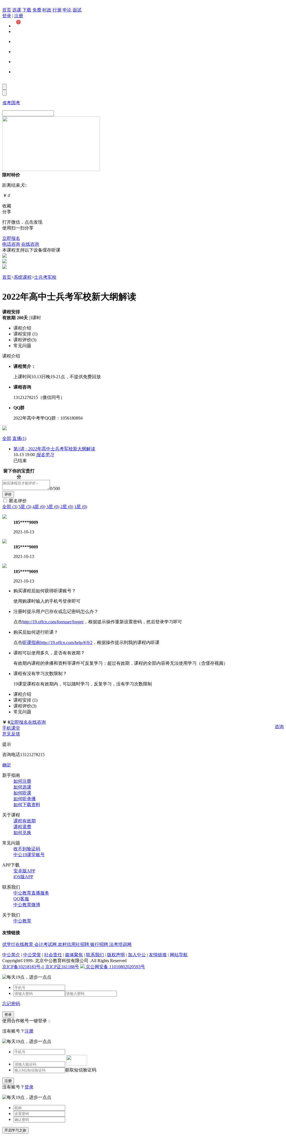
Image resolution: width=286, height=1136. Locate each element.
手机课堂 (11, 728)
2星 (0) (66, 506)
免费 (36, 10)
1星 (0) (80, 506)
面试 (77, 10)
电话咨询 (11, 244)
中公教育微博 (26, 904)
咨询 (279, 726)
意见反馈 (11, 734)
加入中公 (137, 954)
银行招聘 (99, 944)
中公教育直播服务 (31, 893)
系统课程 (23, 277)
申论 (67, 10)
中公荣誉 (32, 954)
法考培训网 (120, 944)
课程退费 (22, 826)
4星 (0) (38, 506)
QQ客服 (21, 898)
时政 (46, 10)
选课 (16, 10)
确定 (6, 765)
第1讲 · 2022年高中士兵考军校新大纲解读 (54, 448)
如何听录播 (24, 798)
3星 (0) (52, 506)
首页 (6, 10)
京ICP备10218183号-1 (23, 966)
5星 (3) (24, 506)
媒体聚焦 (74, 954)
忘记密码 (11, 1003)
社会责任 (53, 954)
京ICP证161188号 (62, 966)
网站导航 (179, 954)
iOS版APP (23, 876)
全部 (6, 438)
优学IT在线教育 (18, 944)
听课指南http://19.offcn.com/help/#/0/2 (57, 642)
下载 (26, 10)
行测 (57, 10)
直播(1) (19, 438)
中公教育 (22, 921)
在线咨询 (30, 244)
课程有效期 (24, 820)
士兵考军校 (45, 277)
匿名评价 (18, 500)
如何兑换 (22, 832)
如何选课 (22, 787)
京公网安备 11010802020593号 (115, 966)
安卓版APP (24, 870)
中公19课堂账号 (29, 854)
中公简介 (11, 954)
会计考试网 (46, 944)
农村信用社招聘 (74, 944)
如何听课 (22, 793)
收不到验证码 (26, 848)
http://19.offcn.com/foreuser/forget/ (53, 621)
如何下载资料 (26, 804)
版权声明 (116, 954)
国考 (15, 102)
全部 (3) (9, 506)
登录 (6, 15)
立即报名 (11, 238)
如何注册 (22, 781)
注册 (18, 15)
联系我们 (95, 954)
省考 (6, 102)
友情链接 (158, 954)
